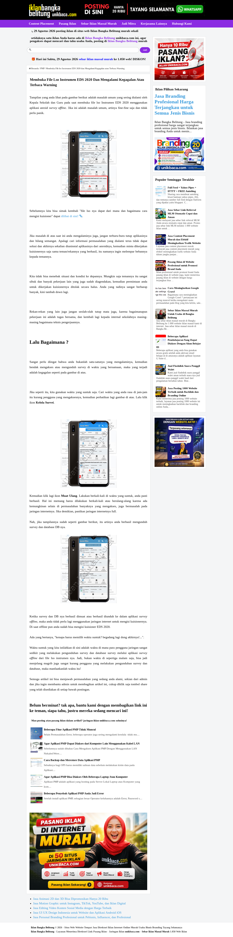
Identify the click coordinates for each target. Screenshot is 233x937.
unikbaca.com (132, 931)
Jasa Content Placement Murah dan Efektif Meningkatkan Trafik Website (184, 239)
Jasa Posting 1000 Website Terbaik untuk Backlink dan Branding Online (183, 392)
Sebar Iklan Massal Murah (155, 931)
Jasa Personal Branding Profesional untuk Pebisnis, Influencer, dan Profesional (82, 917)
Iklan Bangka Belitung (42, 927)
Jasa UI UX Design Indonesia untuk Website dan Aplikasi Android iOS (77, 912)
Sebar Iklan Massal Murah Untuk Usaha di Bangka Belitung (183, 314)
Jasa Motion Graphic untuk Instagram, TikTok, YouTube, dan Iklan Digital (79, 903)
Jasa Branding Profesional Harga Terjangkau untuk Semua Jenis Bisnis (174, 104)
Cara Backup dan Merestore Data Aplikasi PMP (72, 760)
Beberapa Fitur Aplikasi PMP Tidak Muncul (70, 729)
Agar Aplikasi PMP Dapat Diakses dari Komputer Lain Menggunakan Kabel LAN (92, 743)
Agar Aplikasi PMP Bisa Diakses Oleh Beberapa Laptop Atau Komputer (86, 776)
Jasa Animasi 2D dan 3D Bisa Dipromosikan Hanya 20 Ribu (70, 898)
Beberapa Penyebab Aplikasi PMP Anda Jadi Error (74, 793)
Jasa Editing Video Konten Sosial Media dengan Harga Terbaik (72, 908)
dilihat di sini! (70, 216)
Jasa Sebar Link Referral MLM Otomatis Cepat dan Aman (182, 213)
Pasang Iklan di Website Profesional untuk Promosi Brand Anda (182, 265)
